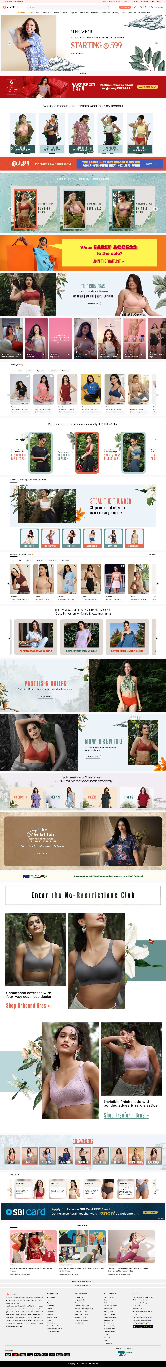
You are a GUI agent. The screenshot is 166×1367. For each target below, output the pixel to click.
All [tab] (12, 371)
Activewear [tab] (52, 371)
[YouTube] (146, 1323)
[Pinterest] (141, 1323)
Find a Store (108, 1343)
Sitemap (107, 1337)
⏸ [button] (164, 15)
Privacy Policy (79, 1303)
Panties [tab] (29, 371)
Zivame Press (108, 1320)
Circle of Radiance (110, 1332)
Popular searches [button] (82, 1285)
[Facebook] (134, 1323)
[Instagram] (138, 1323)
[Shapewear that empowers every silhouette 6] (134, 538)
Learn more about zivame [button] (82, 1281)
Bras (48, 1300)
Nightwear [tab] (40, 371)
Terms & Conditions (82, 1306)
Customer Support (81, 1320)
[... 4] (137, 797)
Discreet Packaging (81, 1314)
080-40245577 (142, 1311)
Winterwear (50, 1314)
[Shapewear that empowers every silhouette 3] (71, 538)
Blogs (104, 1)
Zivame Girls (51, 1323)
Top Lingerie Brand (53, 1332)
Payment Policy (80, 1317)
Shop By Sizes (108, 1311)
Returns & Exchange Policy (84, 1309)
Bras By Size (108, 1309)
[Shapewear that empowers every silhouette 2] (50, 538)
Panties (49, 1309)
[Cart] (146, 7)
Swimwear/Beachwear (54, 1329)
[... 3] (100, 797)
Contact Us (126, 1)
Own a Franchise (156, 1)
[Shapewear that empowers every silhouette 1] (29, 538)
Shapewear (50, 1311)
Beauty (49, 1320)
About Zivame (108, 1297)
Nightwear (50, 1303)
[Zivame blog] (144, 1323)
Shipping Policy (80, 1300)
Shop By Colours (109, 1314)
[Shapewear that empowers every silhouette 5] (113, 538)
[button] (108, 7)
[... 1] (26, 797)
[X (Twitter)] (136, 1323)
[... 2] (63, 797)
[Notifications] (135, 7)
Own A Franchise (109, 1326)
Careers (106, 1334)
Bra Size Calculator (110, 1306)
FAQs (105, 1340)
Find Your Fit (108, 1303)
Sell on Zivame (145, 1)
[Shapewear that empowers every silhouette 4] (92, 538)
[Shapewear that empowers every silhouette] (83, 505)
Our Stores (135, 1)
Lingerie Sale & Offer (54, 1326)
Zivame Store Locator (111, 1317)
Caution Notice (80, 1323)
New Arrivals (51, 1297)
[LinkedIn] (149, 1323)
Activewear (50, 1306)
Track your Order (81, 1311)
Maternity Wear (52, 1317)
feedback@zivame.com (145, 1317)
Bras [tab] (20, 371)
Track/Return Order (114, 1)
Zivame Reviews (109, 1329)
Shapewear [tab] (65, 371)
